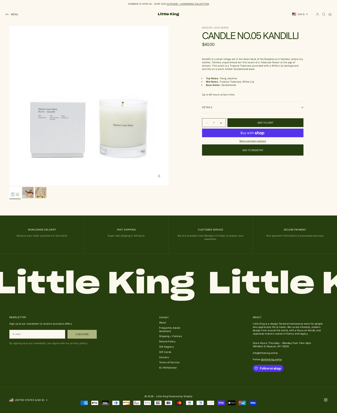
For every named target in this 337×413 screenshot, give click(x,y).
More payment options (252, 141)
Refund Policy (167, 341)
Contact (163, 317)
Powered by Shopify (181, 396)
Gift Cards (165, 352)
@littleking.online (271, 359)
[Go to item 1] (15, 192)
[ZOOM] (159, 176)
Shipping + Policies (170, 336)
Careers (164, 357)
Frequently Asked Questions (169, 329)
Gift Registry (166, 346)
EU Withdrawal (168, 367)
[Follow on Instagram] (326, 400)
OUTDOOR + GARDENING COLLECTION (188, 4)
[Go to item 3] (40, 192)
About (162, 322)
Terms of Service (169, 362)
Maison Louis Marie (215, 27)
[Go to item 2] (28, 192)
